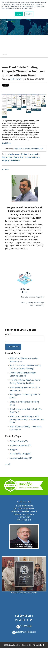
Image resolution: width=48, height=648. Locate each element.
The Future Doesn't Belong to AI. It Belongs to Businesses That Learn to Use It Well (27, 419)
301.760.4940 (26, 626)
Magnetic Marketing (20, 454)
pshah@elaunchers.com (26, 632)
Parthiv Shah (15, 79)
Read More (6, 143)
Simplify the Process (11, 160)
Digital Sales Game (10, 157)
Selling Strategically (30, 154)
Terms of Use (26, 645)
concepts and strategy (21, 458)
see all (7, 464)
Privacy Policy (38, 645)
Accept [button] (19, 14)
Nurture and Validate (30, 157)
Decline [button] (28, 14)
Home (7, 22)
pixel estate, (14, 154)
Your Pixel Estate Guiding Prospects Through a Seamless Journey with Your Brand (23, 71)
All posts (5, 169)
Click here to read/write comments (28, 149)
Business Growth (19, 441)
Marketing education (20, 445)
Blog (13, 450)
